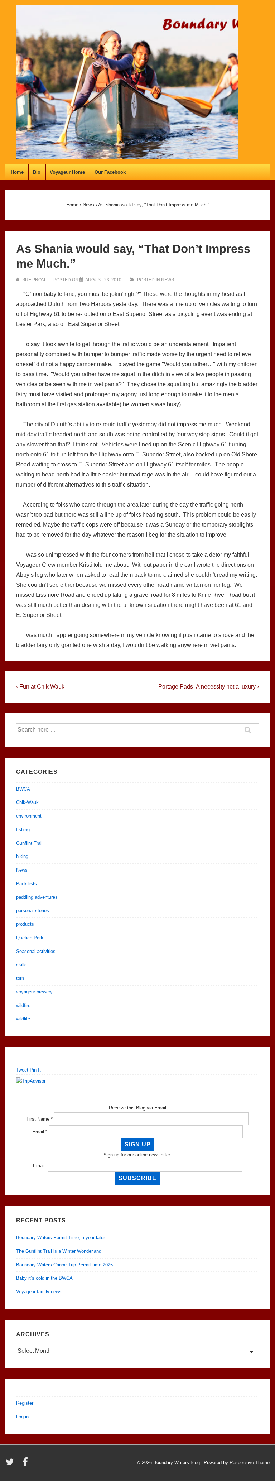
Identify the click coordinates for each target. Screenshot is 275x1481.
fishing (23, 829)
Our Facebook (110, 172)
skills (21, 964)
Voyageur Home (67, 172)
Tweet (22, 1070)
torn (20, 978)
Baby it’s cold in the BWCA (44, 1278)
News (167, 279)
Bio (36, 172)
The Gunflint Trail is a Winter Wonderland (58, 1251)
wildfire (23, 1005)
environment (29, 816)
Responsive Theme (250, 1462)
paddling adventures (37, 897)
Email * (39, 1132)
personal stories (32, 910)
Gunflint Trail (29, 843)
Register (24, 1403)
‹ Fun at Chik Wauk (40, 687)
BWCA (23, 789)
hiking (22, 856)
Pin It (35, 1070)
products (25, 924)
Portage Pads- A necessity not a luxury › (208, 687)
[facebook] (26, 1464)
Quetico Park (29, 937)
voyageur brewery (34, 991)
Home (17, 172)
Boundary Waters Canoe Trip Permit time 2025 (64, 1264)
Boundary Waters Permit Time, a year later (60, 1237)
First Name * (39, 1119)
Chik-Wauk (27, 802)
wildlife (23, 1018)
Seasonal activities (36, 951)
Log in (22, 1416)
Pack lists (26, 883)
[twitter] (11, 1464)
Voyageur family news (39, 1291)
